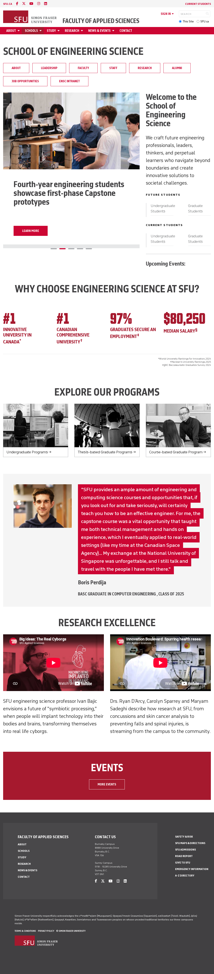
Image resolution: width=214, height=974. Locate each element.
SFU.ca (204, 21)
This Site (188, 21)
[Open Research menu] (82, 30)
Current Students (198, 4)
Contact (126, 31)
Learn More (30, 231)
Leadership (49, 68)
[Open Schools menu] (41, 30)
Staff (113, 68)
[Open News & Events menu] (113, 30)
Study (51, 31)
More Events (107, 784)
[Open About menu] (19, 30)
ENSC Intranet (69, 81)
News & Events (99, 31)
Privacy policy (46, 930)
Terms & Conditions (25, 930)
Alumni (177, 68)
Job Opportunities (25, 81)
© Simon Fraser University (70, 930)
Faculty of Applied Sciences (100, 21)
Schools (31, 31)
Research (72, 31)
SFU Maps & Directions (190, 843)
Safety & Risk (184, 836)
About (11, 31)
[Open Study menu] (59, 30)
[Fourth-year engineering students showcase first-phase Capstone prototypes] (71, 131)
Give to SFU (182, 862)
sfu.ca (7, 4)
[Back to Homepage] (30, 17)
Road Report (184, 856)
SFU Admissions (185, 849)
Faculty (83, 68)
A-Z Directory (184, 875)
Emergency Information (191, 869)
